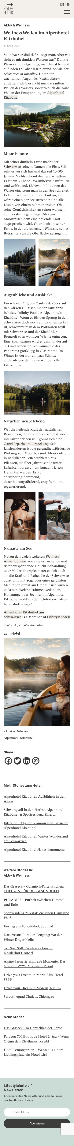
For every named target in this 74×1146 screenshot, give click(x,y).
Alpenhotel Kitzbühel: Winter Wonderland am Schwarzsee (36, 838)
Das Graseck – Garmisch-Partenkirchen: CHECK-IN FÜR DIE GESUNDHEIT (34, 888)
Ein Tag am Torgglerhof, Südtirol (28, 926)
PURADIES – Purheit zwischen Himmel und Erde (34, 902)
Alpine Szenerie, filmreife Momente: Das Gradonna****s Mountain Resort (34, 963)
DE (62, 4)
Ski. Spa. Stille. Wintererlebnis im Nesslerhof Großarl (28, 950)
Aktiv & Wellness (17, 25)
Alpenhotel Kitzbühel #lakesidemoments (34, 849)
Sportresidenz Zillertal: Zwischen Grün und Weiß (36, 915)
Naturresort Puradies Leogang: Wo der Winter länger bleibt (33, 937)
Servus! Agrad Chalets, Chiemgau (29, 996)
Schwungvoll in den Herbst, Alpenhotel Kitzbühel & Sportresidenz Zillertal (33, 812)
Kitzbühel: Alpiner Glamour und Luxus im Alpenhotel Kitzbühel (36, 825)
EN (68, 4)
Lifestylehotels (58, 617)
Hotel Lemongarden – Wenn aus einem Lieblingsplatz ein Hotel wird (33, 1052)
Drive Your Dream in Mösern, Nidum (32, 988)
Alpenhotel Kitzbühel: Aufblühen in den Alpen (34, 798)
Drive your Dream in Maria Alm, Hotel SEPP (33, 977)
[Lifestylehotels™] (8, 13)
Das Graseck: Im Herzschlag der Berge (33, 1028)
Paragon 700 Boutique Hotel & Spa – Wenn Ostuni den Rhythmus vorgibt (36, 1038)
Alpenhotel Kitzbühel (19, 738)
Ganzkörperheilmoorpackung (26, 444)
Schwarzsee (12, 167)
